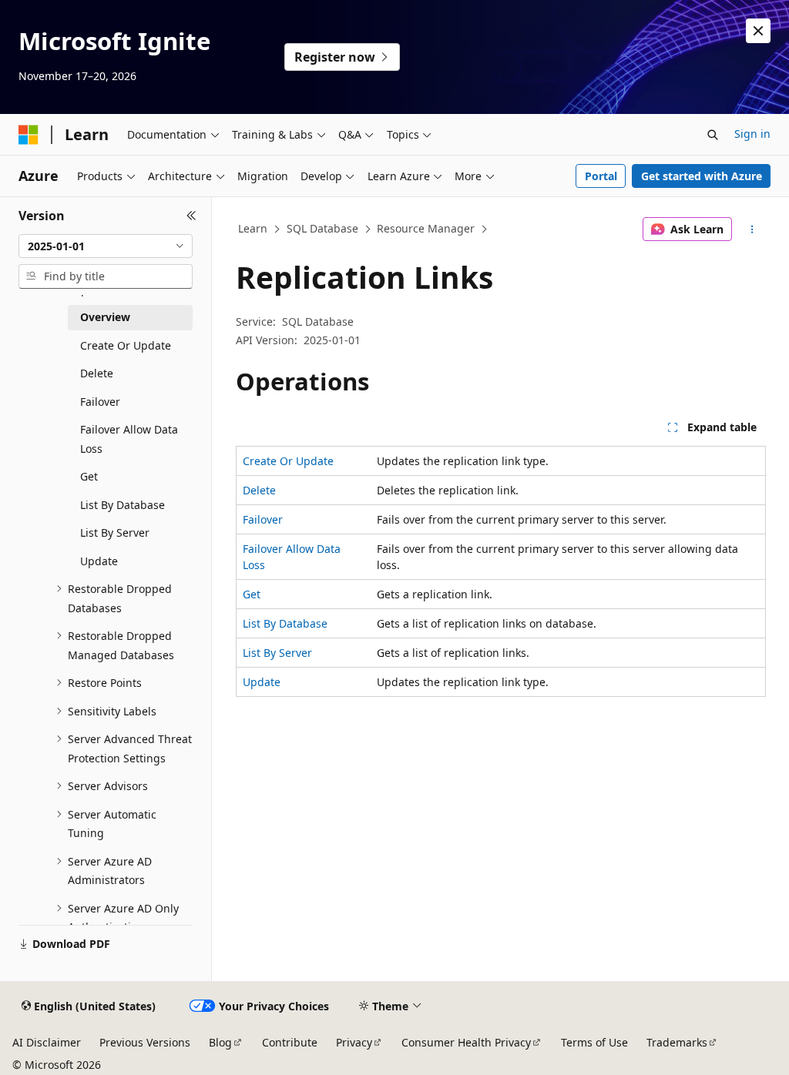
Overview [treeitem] (105, 317)
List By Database (285, 623)
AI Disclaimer (46, 1042)
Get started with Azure (701, 176)
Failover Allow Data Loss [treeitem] (129, 439)
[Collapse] (191, 215)
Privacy (354, 1042)
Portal (601, 176)
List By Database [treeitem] (122, 504)
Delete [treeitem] (96, 373)
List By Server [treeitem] (114, 532)
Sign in (752, 133)
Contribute (289, 1042)
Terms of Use (594, 1042)
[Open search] (712, 135)
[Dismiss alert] (758, 30)
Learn (252, 228)
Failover (263, 519)
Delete (259, 490)
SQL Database (322, 228)
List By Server (277, 652)
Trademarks (676, 1042)
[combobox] (105, 246)
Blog (220, 1042)
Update (261, 682)
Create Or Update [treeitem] (125, 345)
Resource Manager (426, 228)
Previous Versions (144, 1042)
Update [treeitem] (99, 561)
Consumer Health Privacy (466, 1042)
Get (251, 594)
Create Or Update (288, 461)
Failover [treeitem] (100, 401)
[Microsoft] (28, 135)
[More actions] (751, 229)
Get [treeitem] (89, 476)
